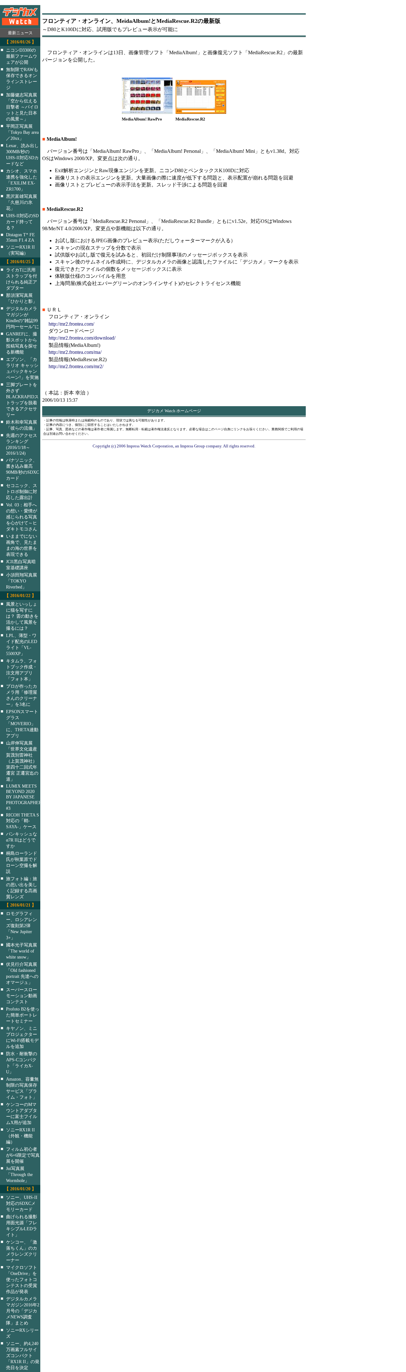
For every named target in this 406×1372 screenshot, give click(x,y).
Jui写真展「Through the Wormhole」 (19, 1174)
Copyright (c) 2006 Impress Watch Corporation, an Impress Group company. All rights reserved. (174, 446)
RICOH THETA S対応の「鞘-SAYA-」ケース (22, 820)
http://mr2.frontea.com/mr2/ (76, 366)
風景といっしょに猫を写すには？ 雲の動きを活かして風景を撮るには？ (22, 616)
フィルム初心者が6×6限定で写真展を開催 (23, 1155)
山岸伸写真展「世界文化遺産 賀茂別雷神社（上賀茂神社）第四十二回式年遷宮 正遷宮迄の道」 (22, 761)
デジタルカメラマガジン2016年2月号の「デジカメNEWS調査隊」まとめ (22, 1310)
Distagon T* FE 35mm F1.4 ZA (20, 237)
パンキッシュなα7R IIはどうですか (21, 840)
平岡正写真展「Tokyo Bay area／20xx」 (22, 132)
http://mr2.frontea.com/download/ (82, 338)
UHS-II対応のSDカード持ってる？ (22, 221)
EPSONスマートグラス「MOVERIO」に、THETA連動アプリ (22, 723)
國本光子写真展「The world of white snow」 (21, 950)
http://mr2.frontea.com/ (71, 324)
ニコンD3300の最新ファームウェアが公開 (21, 56)
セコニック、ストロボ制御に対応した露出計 (21, 491)
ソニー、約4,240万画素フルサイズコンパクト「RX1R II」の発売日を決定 (22, 1355)
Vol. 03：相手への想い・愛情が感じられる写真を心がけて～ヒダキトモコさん (21, 516)
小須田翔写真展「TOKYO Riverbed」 (21, 580)
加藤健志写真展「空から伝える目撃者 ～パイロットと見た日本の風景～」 (22, 106)
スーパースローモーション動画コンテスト (21, 995)
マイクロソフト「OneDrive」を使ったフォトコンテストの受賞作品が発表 (21, 1279)
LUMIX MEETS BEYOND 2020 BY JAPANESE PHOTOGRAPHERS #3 (27, 797)
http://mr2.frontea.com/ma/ (75, 352)
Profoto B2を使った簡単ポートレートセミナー (22, 1015)
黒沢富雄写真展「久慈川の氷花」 (21, 202)
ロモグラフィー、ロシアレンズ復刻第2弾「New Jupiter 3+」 (21, 925)
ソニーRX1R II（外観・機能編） (20, 1135)
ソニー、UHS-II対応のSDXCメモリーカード (21, 1203)
